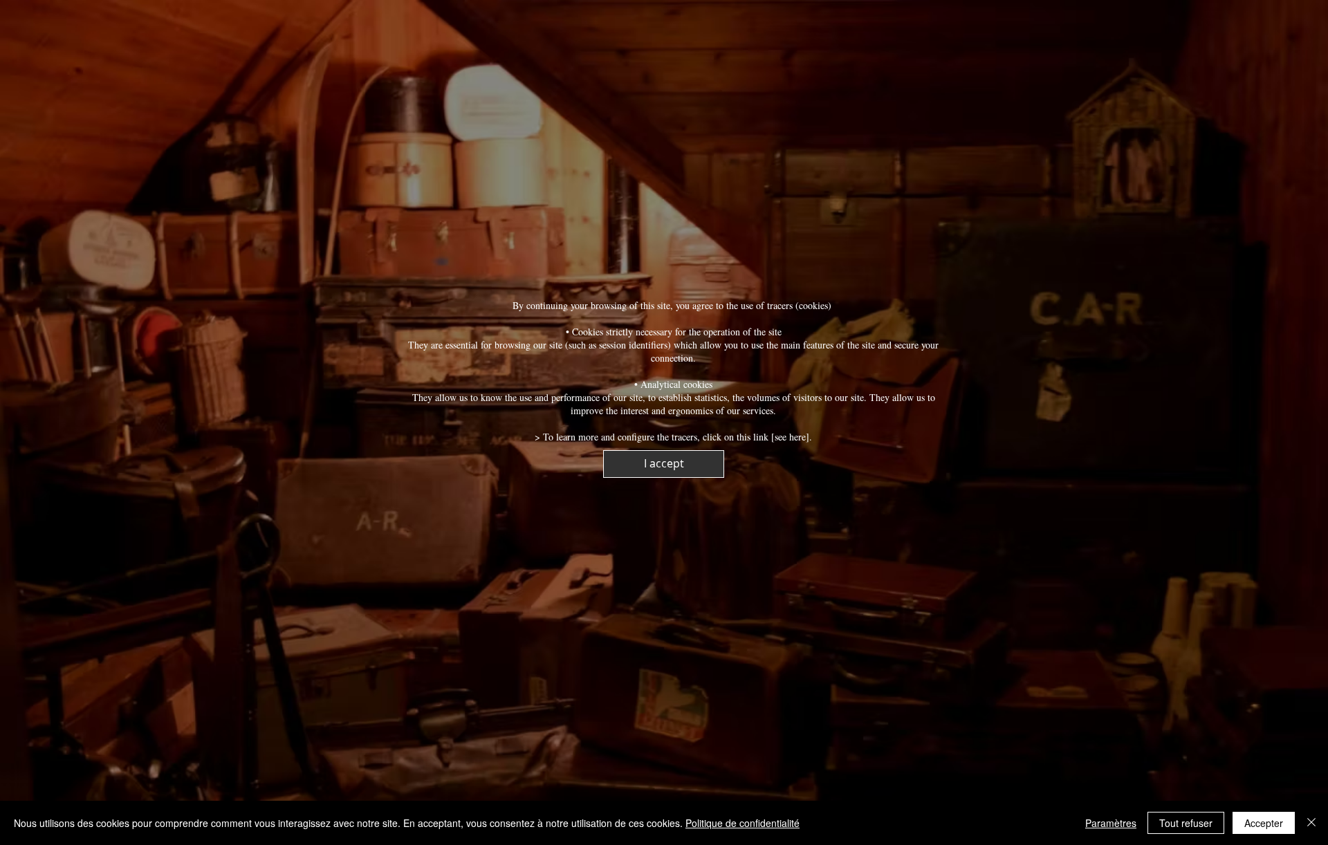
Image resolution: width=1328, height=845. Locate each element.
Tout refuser (1185, 823)
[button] (663, 464)
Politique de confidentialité (742, 823)
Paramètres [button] (1110, 823)
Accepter (1263, 823)
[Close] (1311, 823)
